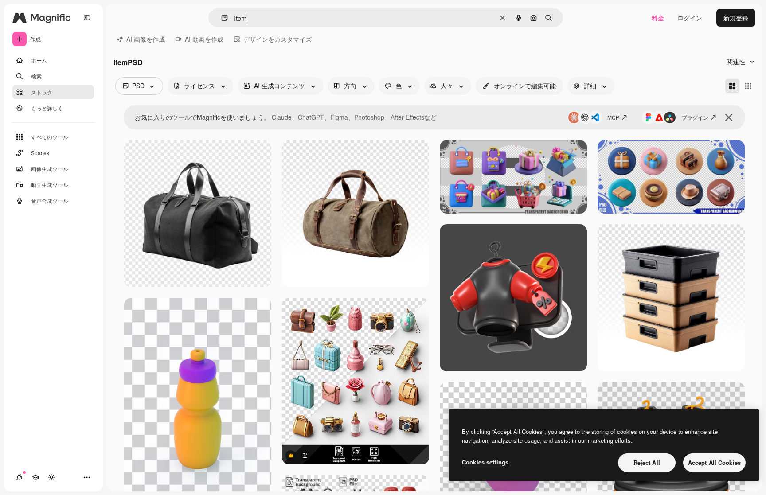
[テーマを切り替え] (51, 477)
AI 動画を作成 (204, 39)
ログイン (689, 17)
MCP (613, 117)
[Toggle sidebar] (87, 18)
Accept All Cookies (714, 462)
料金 (658, 17)
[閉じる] (728, 117)
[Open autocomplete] (221, 18)
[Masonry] (732, 86)
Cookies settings (485, 462)
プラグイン (695, 117)
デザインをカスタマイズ (277, 39)
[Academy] (35, 477)
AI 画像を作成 (145, 39)
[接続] (19, 477)
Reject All (646, 462)
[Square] (748, 86)
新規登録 (735, 17)
